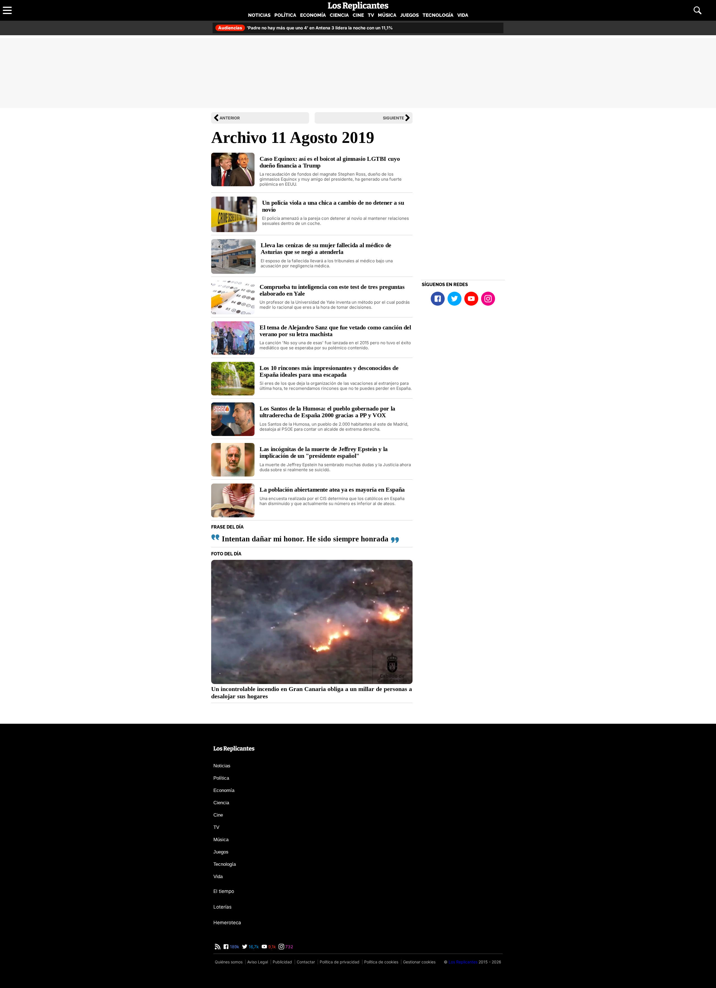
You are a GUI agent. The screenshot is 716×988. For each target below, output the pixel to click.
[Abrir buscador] (697, 10)
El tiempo (223, 891)
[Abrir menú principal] (7, 10)
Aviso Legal (257, 961)
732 (288, 946)
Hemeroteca (227, 922)
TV (371, 15)
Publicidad (282, 961)
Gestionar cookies (419, 961)
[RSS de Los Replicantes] (217, 946)
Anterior (230, 117)
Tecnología (438, 15)
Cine (358, 15)
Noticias (259, 15)
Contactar (306, 961)
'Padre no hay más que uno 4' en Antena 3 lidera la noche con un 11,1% (305, 27)
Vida (462, 15)
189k (234, 946)
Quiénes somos (228, 961)
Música (387, 15)
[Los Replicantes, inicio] (358, 6)
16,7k (253, 946)
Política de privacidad (339, 961)
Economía (313, 15)
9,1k (271, 946)
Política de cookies (381, 961)
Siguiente (393, 117)
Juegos (409, 15)
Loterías (222, 907)
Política (285, 15)
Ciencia (339, 15)
